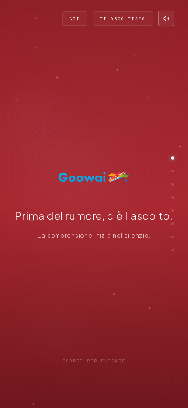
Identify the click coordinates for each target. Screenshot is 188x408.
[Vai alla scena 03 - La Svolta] (172, 184)
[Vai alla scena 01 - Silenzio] (172, 158)
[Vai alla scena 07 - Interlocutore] (172, 237)
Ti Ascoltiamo (123, 18)
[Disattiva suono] (166, 18)
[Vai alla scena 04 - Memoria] (172, 197)
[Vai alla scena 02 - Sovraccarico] (172, 171)
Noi (75, 18)
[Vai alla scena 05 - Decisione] (172, 211)
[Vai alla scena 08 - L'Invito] (172, 250)
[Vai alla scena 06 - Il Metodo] (172, 224)
